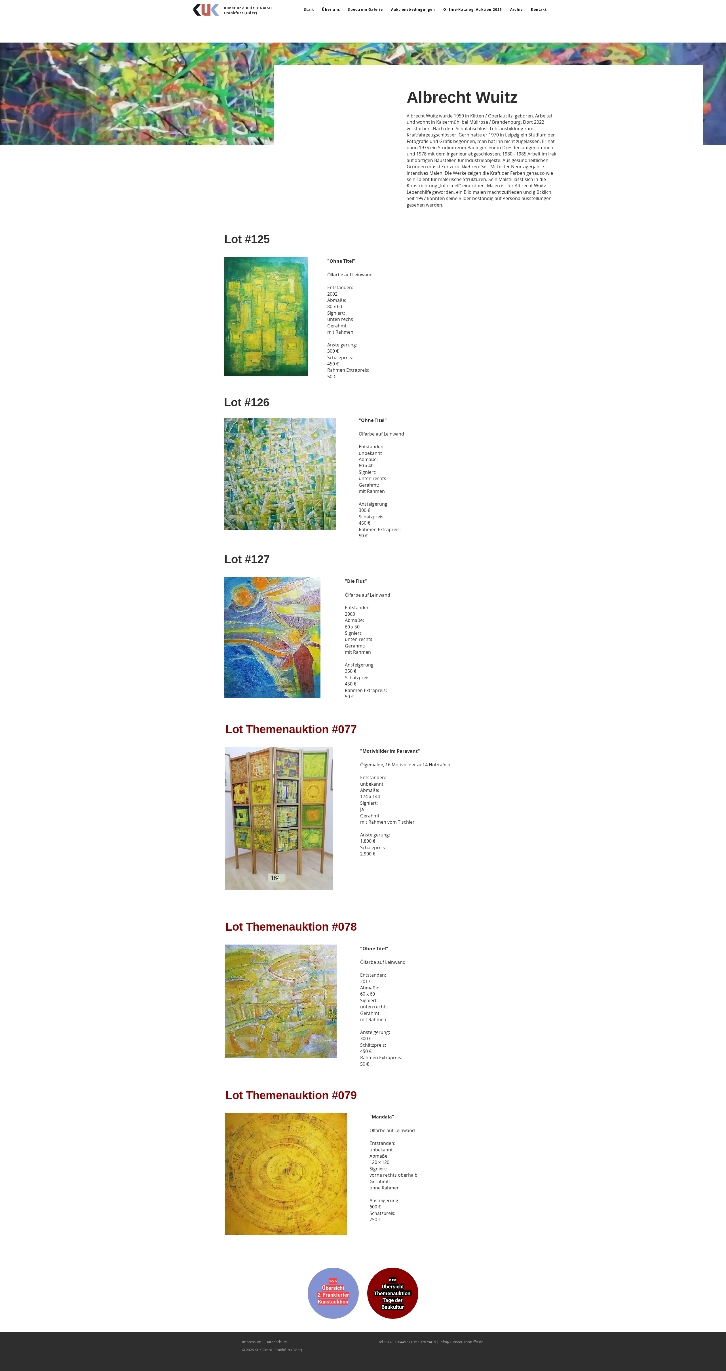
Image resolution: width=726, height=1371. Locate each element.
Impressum (251, 1341)
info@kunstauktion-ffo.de (461, 1341)
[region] (333, 1298)
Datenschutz (276, 1341)
